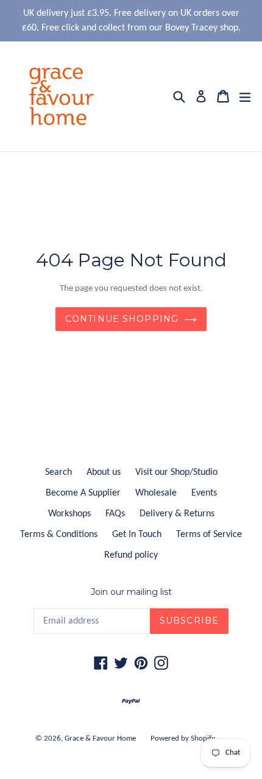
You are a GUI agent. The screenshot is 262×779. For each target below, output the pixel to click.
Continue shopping (122, 318)
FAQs (115, 514)
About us (104, 472)
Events (204, 493)
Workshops (69, 514)
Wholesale (156, 493)
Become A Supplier (83, 493)
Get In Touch (136, 534)
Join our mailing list (131, 592)
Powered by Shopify (182, 738)
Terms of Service (209, 534)
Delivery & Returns (177, 514)
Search (58, 472)
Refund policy (131, 555)
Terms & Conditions (58, 534)
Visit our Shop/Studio (176, 472)
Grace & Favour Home (100, 738)
